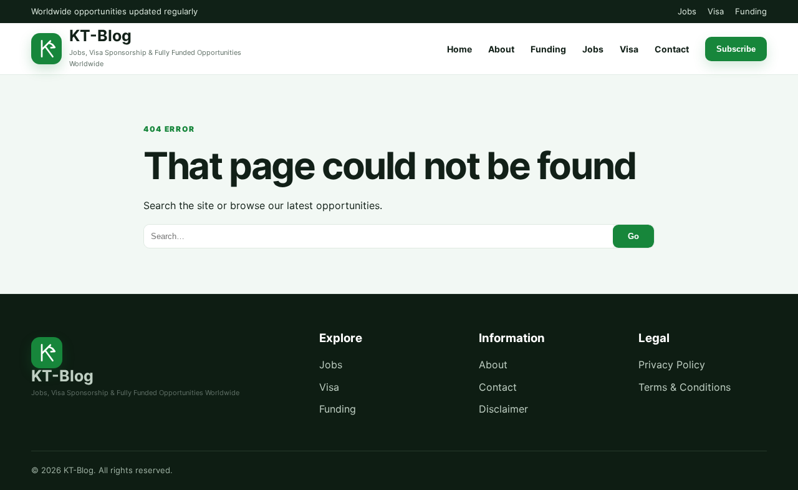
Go (633, 236)
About (501, 49)
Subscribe (736, 49)
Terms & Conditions (684, 387)
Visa (716, 11)
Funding (751, 11)
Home (459, 49)
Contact (672, 49)
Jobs (687, 11)
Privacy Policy (671, 364)
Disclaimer (503, 409)
